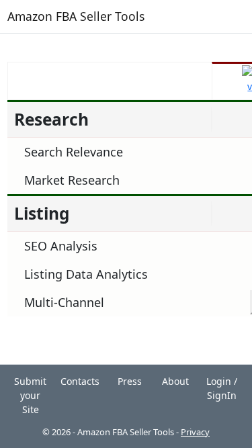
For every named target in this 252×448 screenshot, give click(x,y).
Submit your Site (30, 395)
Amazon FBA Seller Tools (75, 16)
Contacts (79, 381)
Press (130, 381)
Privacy (195, 432)
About (175, 381)
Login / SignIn (221, 388)
